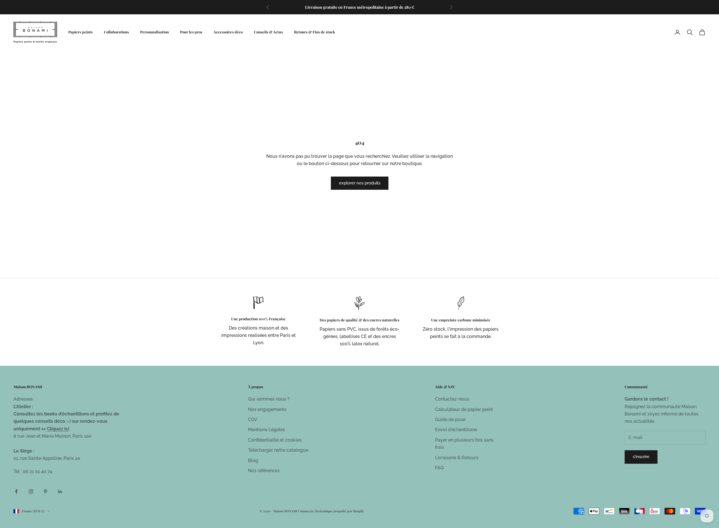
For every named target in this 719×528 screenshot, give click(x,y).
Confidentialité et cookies (275, 440)
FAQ (439, 467)
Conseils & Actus (268, 31)
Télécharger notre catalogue (278, 450)
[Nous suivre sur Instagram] (31, 491)
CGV (252, 419)
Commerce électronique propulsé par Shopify (331, 511)
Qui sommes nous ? (269, 399)
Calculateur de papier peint (464, 409)
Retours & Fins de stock (314, 31)
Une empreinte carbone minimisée (460, 319)
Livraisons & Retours (457, 457)
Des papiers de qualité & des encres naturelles (359, 319)
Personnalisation (154, 31)
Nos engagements (267, 409)
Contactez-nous (452, 399)
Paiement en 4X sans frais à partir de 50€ (359, 7)
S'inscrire (641, 456)
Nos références (264, 470)
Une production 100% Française (258, 318)
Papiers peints (80, 31)
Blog (253, 460)
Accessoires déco (228, 31)
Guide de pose (450, 419)
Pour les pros (191, 31)
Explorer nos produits (359, 183)
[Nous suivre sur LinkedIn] (60, 491)
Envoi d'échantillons (456, 429)
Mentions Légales (266, 429)
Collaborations (116, 31)
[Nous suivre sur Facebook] (16, 491)
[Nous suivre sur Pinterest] (45, 491)
